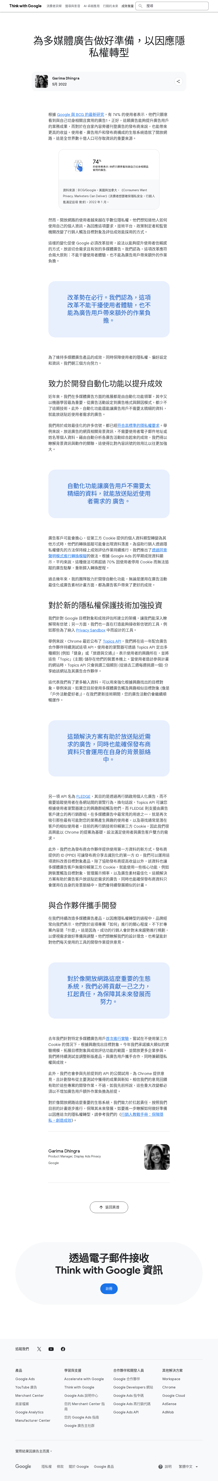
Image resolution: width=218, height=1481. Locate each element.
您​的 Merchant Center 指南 (84, 1406)
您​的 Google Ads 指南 (81, 1417)
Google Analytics (29, 1412)
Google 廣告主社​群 (79, 1426)
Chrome (169, 1387)
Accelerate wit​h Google (84, 1379)
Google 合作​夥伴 (126, 1379)
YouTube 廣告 (26, 1387)
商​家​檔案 (22, 1404)
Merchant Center (29, 1396)
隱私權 (47, 1467)
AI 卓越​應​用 (92, 6)
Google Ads (25, 1379)
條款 (60, 1467)
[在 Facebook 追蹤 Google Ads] (63, 1349)
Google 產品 (104, 1467)
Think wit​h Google (79, 1387)
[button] (178, 81)
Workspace (171, 1379)
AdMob (168, 1412)
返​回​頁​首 (112, 1207)
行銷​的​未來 (110, 6)
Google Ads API (126, 1412)
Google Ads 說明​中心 (81, 1396)
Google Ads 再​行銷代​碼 (132, 1404)
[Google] (23, 1466)
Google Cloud (173, 1396)
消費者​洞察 (54, 6)
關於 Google (79, 1467)
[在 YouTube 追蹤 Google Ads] (51, 1349)
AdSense (169, 1404)
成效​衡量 (128, 6)
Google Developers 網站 (133, 1387)
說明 (168, 1467)
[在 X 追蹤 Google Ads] (39, 1349)
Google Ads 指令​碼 (128, 1396)
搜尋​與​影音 (72, 6)
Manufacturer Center (32, 1421)
